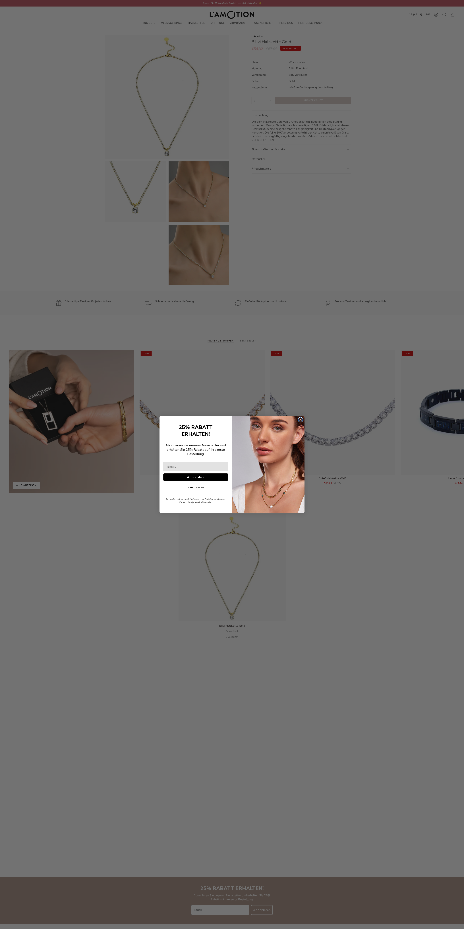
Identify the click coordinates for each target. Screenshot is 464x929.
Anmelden (195, 477)
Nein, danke (195, 487)
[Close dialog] (300, 420)
